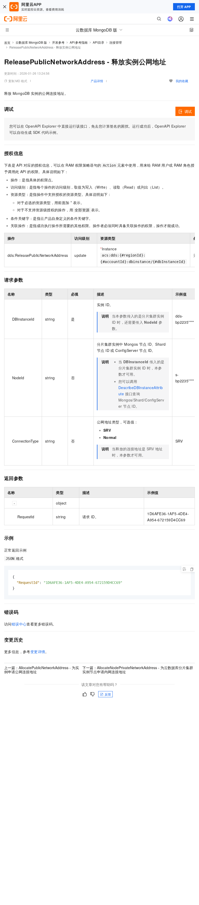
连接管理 (115, 42)
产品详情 (97, 81)
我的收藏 (182, 81)
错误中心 (19, 623)
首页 (7, 42)
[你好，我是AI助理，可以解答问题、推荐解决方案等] (170, 18)
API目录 (98, 42)
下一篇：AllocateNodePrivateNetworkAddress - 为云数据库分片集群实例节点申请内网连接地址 (137, 669)
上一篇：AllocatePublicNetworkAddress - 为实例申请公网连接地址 (41, 669)
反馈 (108, 694)
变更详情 (37, 651)
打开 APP (184, 6)
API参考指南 (79, 42)
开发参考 (58, 42)
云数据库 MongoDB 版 (31, 42)
